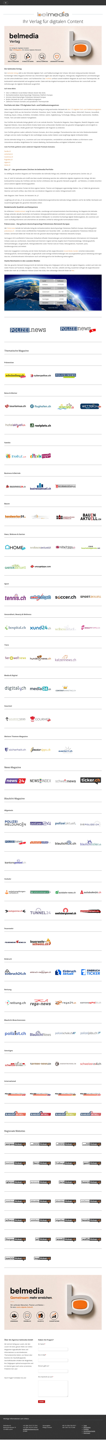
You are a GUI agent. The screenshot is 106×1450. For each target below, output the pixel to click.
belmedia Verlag (12, 73)
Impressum (87, 1433)
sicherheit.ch (8, 154)
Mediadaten (87, 1427)
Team (85, 1425)
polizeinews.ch (9, 231)
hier (73, 271)
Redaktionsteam (19, 211)
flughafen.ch (8, 160)
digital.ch (7, 162)
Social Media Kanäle (89, 1431)
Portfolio (48, 78)
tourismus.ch (8, 157)
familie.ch (7, 151)
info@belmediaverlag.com (31, 1429)
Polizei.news (11, 228)
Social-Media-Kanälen (71, 251)
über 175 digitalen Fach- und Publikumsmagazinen (84, 109)
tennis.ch (7, 165)
